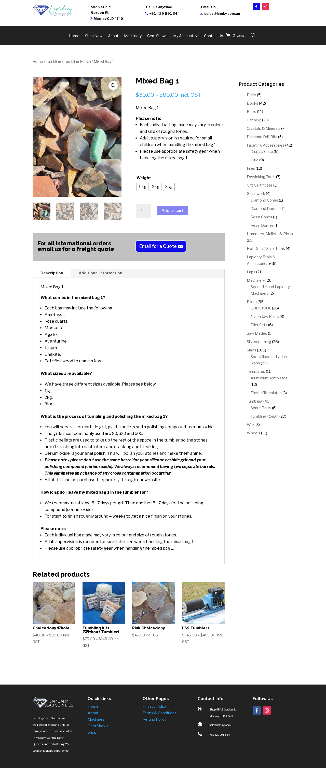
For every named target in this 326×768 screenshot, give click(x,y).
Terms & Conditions (159, 713)
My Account (183, 36)
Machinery (133, 36)
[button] (113, 85)
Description (51, 273)
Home (74, 36)
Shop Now (93, 36)
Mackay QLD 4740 (108, 19)
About (113, 36)
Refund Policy (154, 719)
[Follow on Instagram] (265, 6)
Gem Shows (157, 36)
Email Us (208, 7)
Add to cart (172, 210)
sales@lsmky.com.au (222, 13)
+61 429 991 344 (164, 13)
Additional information (100, 273)
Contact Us (213, 36)
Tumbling (53, 62)
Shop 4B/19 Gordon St (101, 10)
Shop (92, 732)
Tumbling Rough (77, 62)
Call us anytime (159, 7)
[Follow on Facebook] (256, 6)
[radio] (142, 187)
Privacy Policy (155, 706)
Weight (144, 178)
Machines (96, 719)
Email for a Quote (158, 246)
